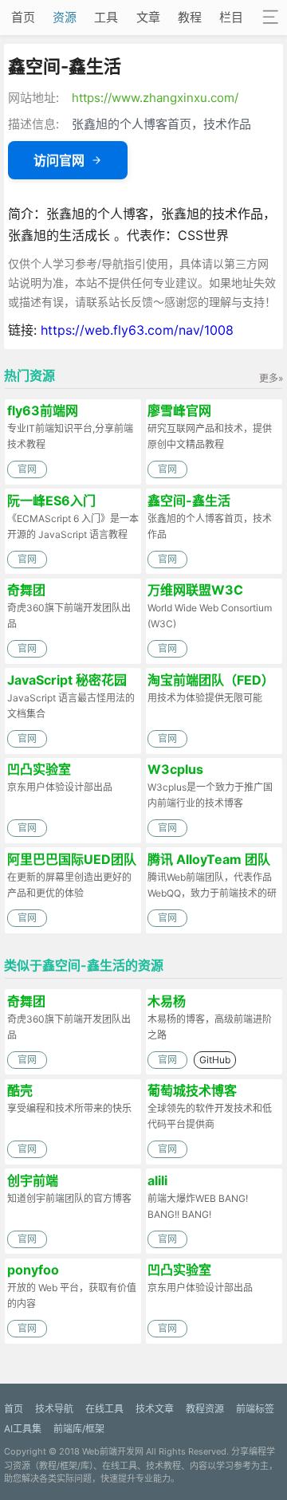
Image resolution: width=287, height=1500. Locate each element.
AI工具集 (22, 1429)
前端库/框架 (78, 1429)
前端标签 (255, 1409)
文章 (148, 17)
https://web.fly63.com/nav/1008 (137, 330)
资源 (65, 17)
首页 (23, 17)
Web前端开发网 (113, 1451)
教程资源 (205, 1409)
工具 (106, 17)
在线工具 (104, 1409)
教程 (190, 17)
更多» (271, 378)
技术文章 (155, 1409)
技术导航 (54, 1409)
